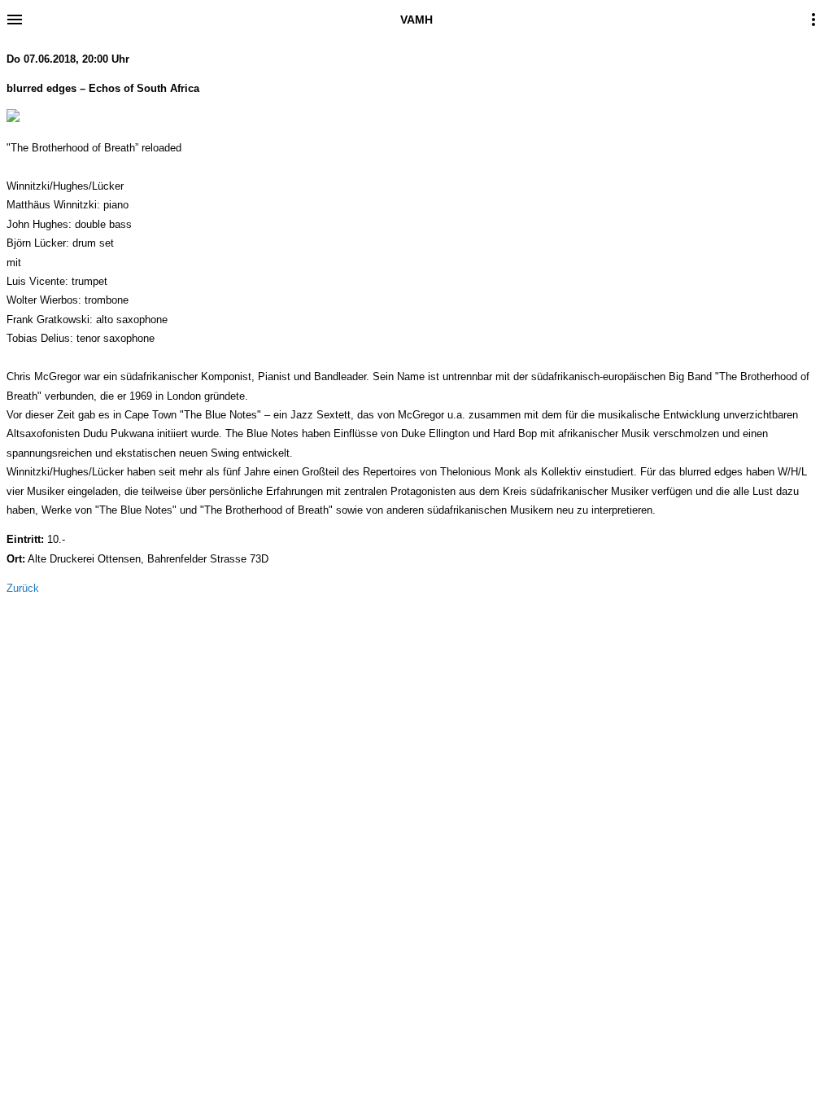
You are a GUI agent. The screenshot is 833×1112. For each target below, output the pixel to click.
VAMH (416, 19)
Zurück (23, 588)
